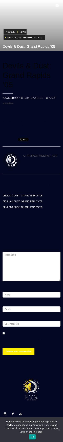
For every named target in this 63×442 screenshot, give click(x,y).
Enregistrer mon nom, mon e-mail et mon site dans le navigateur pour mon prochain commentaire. (31, 342)
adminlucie (12, 98)
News (10, 103)
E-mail (7, 302)
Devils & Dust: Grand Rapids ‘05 (23, 195)
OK (32, 437)
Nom (6, 288)
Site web (7, 317)
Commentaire (11, 248)
